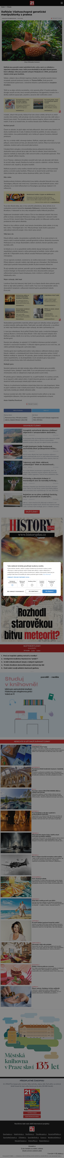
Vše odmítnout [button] (33, 591)
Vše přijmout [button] (49, 591)
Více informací (47, 574)
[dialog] (32, 579)
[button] (32, 577)
